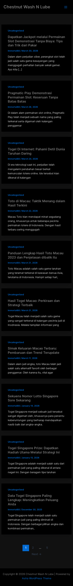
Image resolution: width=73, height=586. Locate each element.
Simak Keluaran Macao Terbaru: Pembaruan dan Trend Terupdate (33, 350)
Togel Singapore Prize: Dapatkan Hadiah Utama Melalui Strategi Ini (34, 450)
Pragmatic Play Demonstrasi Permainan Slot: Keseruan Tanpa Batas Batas (33, 97)
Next (36, 554)
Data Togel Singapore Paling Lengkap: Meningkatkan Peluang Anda (33, 500)
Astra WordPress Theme (36, 578)
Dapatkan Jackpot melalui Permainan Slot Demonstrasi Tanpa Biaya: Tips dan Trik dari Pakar (36, 41)
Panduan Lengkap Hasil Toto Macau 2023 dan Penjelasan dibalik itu (35, 255)
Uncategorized (16, 30)
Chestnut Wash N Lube (27, 6)
